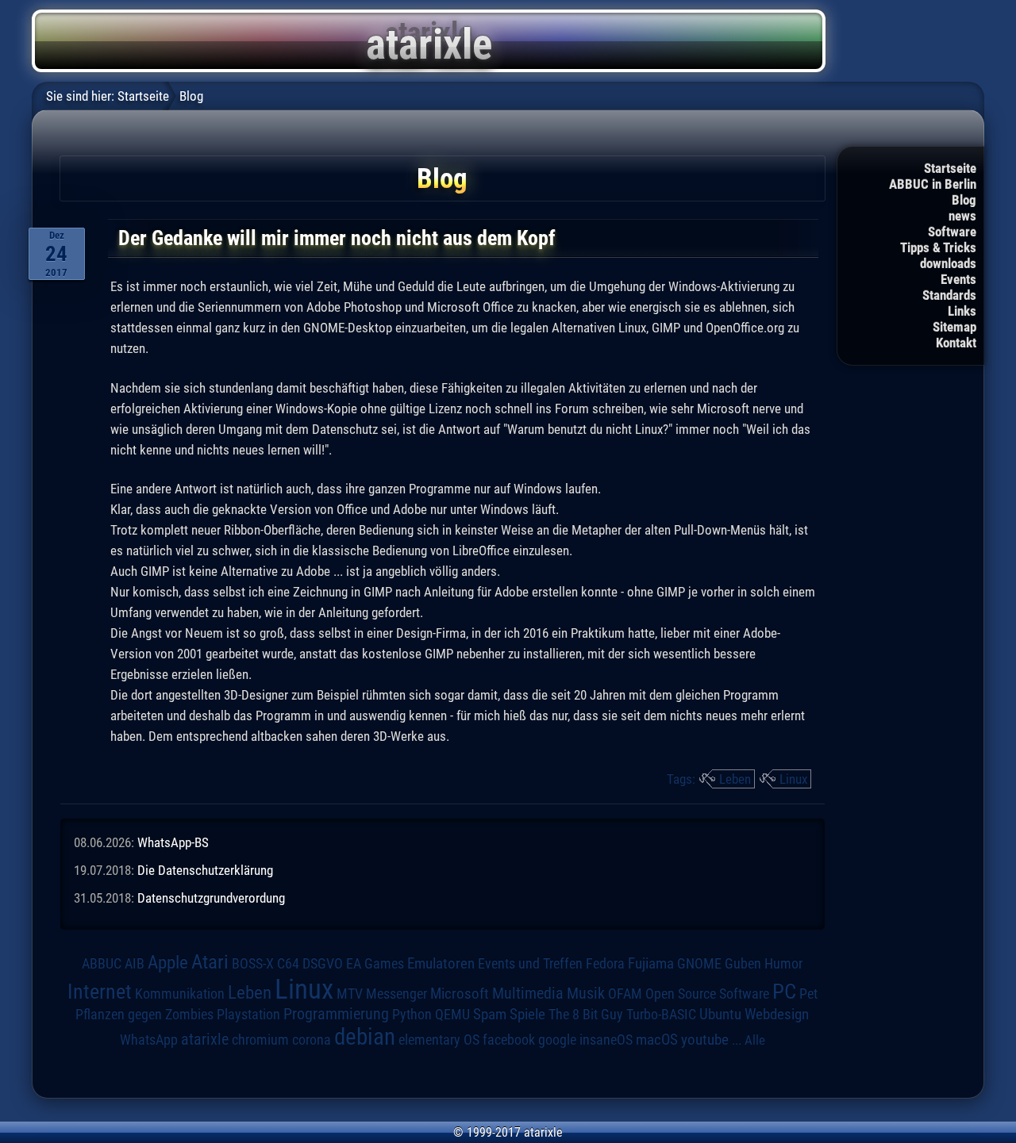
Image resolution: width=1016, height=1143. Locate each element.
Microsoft (459, 993)
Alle (755, 1040)
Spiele (527, 1014)
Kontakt (956, 343)
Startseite (950, 168)
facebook (509, 1040)
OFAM (625, 994)
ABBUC (101, 964)
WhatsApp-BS (173, 842)
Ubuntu (720, 1014)
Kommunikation (180, 993)
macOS (657, 1039)
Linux (793, 779)
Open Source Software (707, 994)
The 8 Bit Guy (585, 1014)
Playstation (248, 1014)
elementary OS (438, 1039)
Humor (783, 964)
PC (784, 991)
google (557, 1040)
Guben (743, 964)
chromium (260, 1040)
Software (952, 232)
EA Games (375, 964)
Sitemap (954, 327)
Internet (99, 991)
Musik (586, 993)
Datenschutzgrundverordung (211, 898)
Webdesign (777, 1014)
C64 (288, 964)
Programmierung (336, 1014)
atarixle (205, 1039)
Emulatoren (441, 963)
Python (412, 1014)
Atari (210, 961)
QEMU (452, 1014)
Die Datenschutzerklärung (205, 870)
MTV (350, 993)
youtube (705, 1039)
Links (962, 311)
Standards (949, 295)
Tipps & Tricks (938, 247)
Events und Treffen (530, 963)
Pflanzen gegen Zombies (144, 1014)
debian (364, 1036)
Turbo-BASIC (661, 1014)
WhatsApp (149, 1040)
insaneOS (606, 1040)
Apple (168, 962)
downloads (948, 263)
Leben (735, 779)
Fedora (605, 963)
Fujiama (651, 963)
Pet (808, 994)
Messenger (396, 994)
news (962, 216)
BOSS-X (253, 964)
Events (958, 279)
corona (311, 1040)
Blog (964, 200)
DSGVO (322, 963)
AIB (134, 964)
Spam (489, 1014)
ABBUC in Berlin (932, 184)
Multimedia (528, 993)
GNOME (699, 963)
